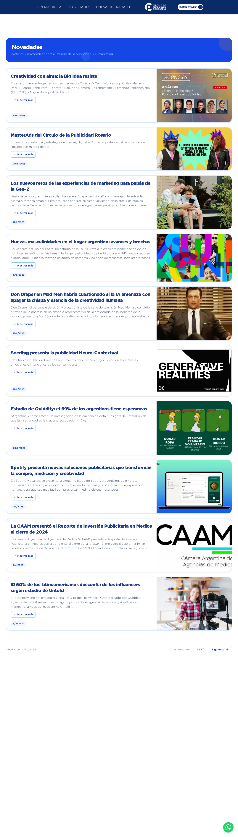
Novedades (79, 7)
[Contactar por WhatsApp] (228, 827)
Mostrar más (25, 99)
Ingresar (188, 7)
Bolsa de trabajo (113, 7)
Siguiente (218, 649)
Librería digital (49, 7)
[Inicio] (155, 7)
